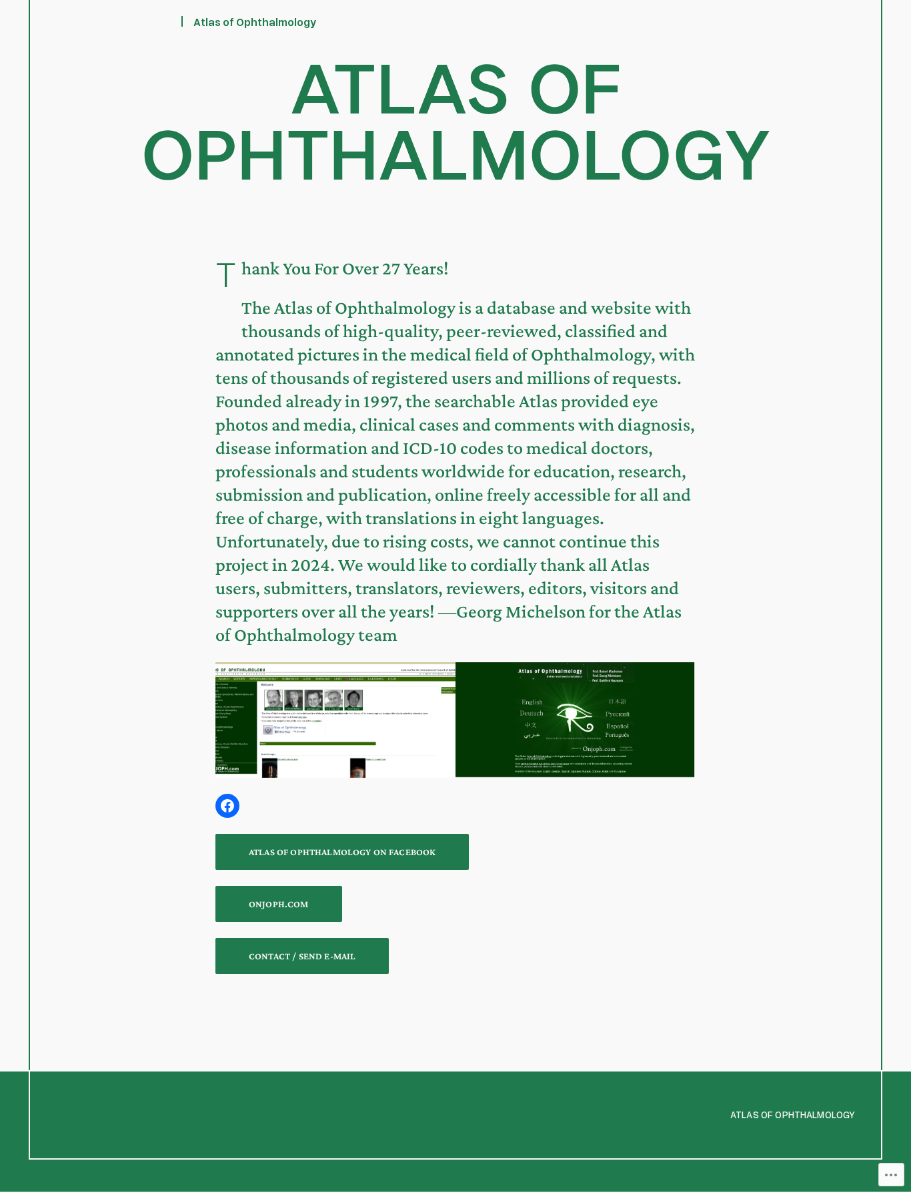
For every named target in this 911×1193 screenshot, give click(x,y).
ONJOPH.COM (279, 904)
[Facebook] (227, 806)
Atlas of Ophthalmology (255, 22)
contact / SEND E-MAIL (302, 956)
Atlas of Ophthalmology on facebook (342, 852)
